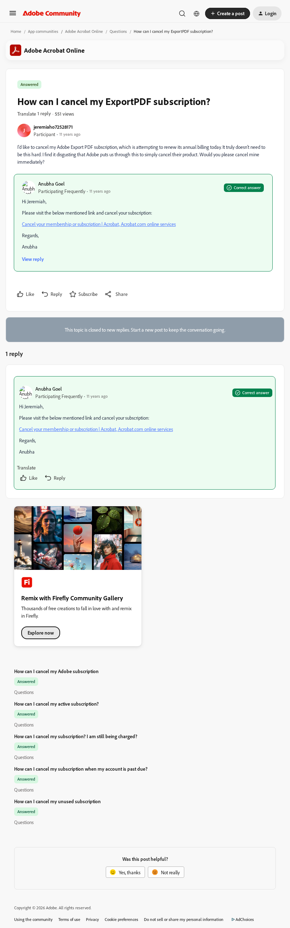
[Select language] (196, 13)
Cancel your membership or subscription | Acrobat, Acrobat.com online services (99, 224)
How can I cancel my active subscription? (56, 704)
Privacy (92, 919)
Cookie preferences (121, 919)
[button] (12, 15)
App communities (43, 31)
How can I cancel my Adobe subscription (56, 671)
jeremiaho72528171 (53, 127)
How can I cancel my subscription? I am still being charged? (75, 736)
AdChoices (245, 919)
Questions (118, 31)
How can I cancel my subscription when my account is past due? (80, 769)
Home (16, 31)
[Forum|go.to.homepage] (52, 13)
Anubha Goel (51, 184)
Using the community (33, 919)
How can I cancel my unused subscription (57, 801)
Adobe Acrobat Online (84, 31)
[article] (145, 433)
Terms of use (69, 919)
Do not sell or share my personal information (184, 919)
